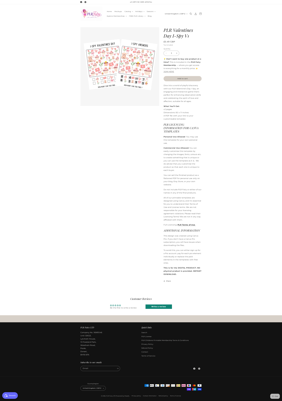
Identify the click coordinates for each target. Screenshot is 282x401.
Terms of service (175, 396)
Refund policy (163, 396)
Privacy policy (136, 396)
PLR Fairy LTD (110, 396)
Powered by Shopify (122, 396)
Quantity (167, 49)
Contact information (149, 396)
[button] (128, 11)
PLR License (146, 336)
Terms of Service (148, 356)
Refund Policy (147, 348)
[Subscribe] (117, 368)
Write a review (158, 307)
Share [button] (168, 281)
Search (144, 333)
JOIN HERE (169, 72)
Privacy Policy (147, 344)
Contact (144, 352)
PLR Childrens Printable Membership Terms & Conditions (165, 340)
